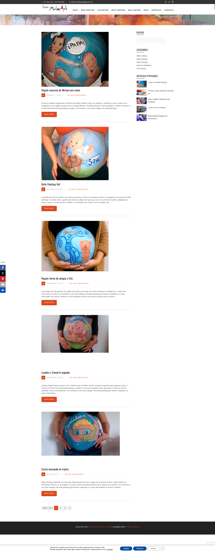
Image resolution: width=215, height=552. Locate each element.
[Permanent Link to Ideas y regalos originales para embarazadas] (142, 104)
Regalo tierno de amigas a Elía (57, 278)
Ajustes (153, 548)
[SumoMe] (3, 290)
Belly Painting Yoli (50, 184)
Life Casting (102, 10)
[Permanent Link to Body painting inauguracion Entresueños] (142, 121)
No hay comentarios (77, 95)
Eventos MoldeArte (144, 65)
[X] (3, 273)
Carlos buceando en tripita (55, 469)
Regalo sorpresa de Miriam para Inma (60, 90)
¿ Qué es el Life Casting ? (157, 107)
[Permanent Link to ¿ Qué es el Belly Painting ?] (142, 87)
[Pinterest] (3, 279)
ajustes (110, 550)
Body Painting (87, 10)
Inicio (75, 10)
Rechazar (140, 548)
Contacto (169, 10)
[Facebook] (3, 267)
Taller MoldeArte (133, 527)
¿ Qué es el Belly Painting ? (157, 82)
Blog (146, 10)
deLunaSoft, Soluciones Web (99, 527)
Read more (49, 114)
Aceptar (126, 548)
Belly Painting (118, 10)
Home (160, 20)
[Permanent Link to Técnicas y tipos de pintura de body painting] (142, 96)
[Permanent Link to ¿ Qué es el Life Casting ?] (142, 112)
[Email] (3, 284)
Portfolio (156, 10)
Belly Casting (134, 10)
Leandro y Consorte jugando (55, 372)
